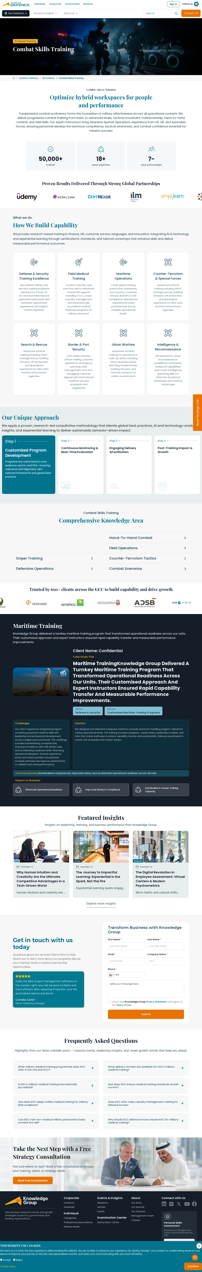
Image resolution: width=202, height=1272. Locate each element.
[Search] (176, 13)
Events (101, 1211)
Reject (19, 1260)
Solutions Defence (28, 78)
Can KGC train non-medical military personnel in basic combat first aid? (52, 1121)
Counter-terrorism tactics (132, 558)
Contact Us (191, 13)
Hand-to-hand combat (130, 537)
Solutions (69, 1202)
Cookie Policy (8, 1266)
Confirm (193, 1266)
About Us (69, 13)
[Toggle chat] (195, 1257)
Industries (69, 1207)
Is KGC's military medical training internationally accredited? (47, 1085)
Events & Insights (44, 13)
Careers (135, 1220)
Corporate (55, 4)
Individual (39, 4)
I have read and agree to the (147, 1003)
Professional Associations (78, 1222)
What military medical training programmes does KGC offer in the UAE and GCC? (51, 1068)
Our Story (136, 1202)
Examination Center (108, 1222)
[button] (111, 975)
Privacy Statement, (156, 1001)
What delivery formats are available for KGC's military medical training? (141, 1068)
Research (102, 1202)
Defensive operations (35, 568)
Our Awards (137, 1207)
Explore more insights (101, 903)
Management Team (142, 1215)
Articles (101, 1207)
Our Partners (138, 1211)
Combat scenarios (125, 568)
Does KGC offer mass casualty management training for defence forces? (143, 1103)
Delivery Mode (72, 1226)
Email (111, 954)
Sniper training (29, 558)
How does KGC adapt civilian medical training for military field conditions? (53, 1103)
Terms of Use (123, 1005)
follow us (187, 4)
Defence (88, 4)
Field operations (123, 548)
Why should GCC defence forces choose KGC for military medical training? (143, 1121)
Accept (7, 1260)
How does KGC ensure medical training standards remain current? (143, 1085)
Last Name (153, 939)
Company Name (156, 954)
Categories (70, 1218)
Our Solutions (16, 13)
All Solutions (48, 78)
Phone (111, 969)
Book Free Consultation (33, 1180)
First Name (114, 939)
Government (72, 4)
